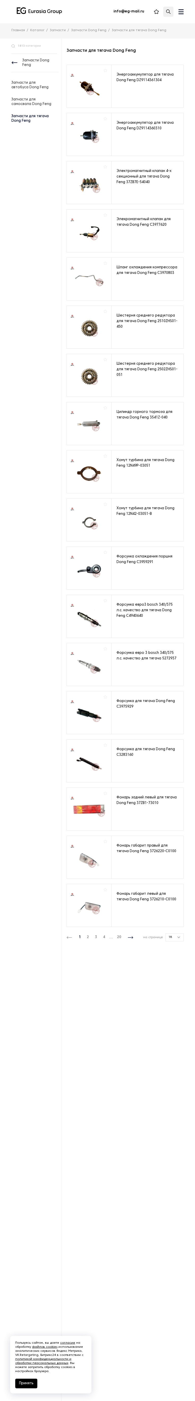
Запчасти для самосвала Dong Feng (31, 102)
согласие (67, 1342)
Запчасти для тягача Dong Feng (30, 118)
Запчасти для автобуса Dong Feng (29, 85)
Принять (26, 1383)
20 (119, 937)
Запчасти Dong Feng (35, 63)
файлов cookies (44, 1347)
